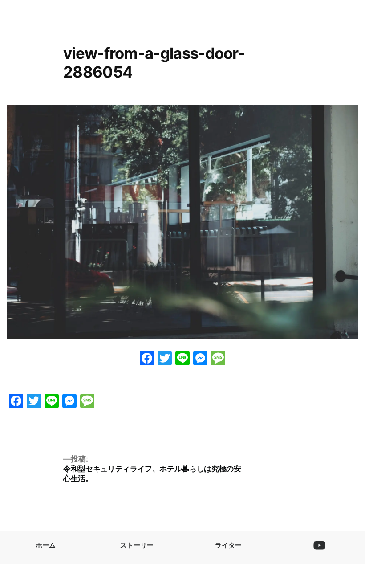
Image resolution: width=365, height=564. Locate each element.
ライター (228, 545)
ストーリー (137, 545)
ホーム (46, 545)
